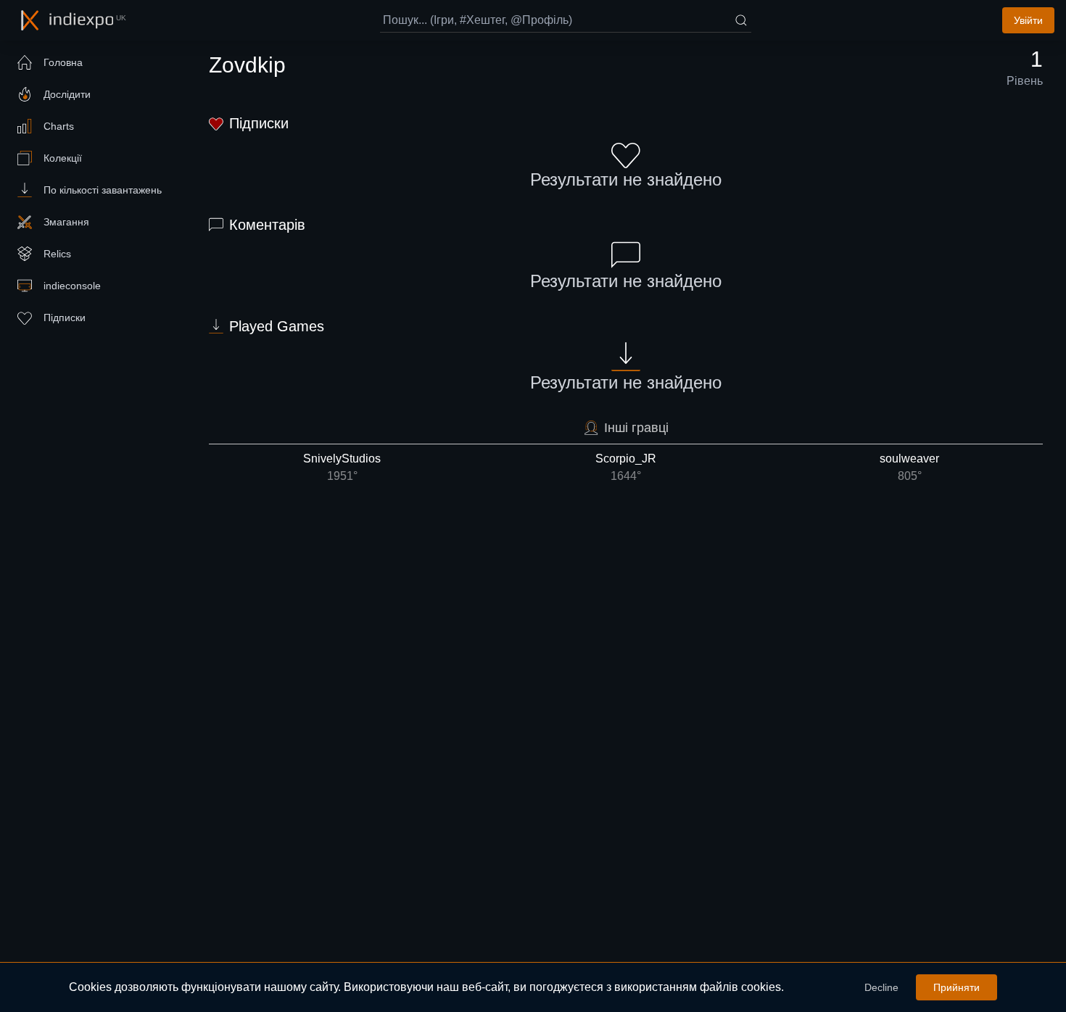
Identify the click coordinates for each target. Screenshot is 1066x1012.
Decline (881, 987)
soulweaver (909, 467)
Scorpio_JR (625, 467)
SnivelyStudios (342, 467)
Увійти (1028, 20)
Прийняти (956, 987)
